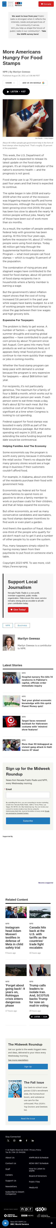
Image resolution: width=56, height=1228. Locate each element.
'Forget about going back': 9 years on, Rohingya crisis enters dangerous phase (15, 995)
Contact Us (10, 1163)
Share (9, 83)
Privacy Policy (35, 1150)
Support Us (10, 1181)
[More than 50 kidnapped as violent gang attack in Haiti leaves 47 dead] (11, 745)
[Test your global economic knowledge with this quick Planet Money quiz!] (11, 701)
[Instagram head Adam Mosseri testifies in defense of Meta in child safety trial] (16, 912)
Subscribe (28, 820)
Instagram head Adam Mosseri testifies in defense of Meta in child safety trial (14, 937)
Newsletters (11, 1187)
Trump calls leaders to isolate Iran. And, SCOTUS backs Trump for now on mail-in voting (39, 995)
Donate (47, 4)
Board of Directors (38, 1176)
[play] (5, 1223)
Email (9, 789)
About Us (9, 1158)
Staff (7, 1169)
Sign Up (28, 1066)
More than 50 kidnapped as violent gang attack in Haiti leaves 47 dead (37, 747)
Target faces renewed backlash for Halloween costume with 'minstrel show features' (35, 725)
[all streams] (52, 1223)
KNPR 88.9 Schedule (38, 1158)
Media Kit (33, 1188)
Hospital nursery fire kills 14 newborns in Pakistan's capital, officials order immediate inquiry (37, 681)
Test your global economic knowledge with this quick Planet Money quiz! (36, 703)
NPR (8, 625)
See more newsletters (18, 1060)
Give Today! (19, 609)
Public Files (34, 1182)
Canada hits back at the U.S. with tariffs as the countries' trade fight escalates (38, 937)
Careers (9, 1175)
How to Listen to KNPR (37, 1170)
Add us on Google (31, 83)
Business (22, 625)
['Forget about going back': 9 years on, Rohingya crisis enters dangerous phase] (16, 970)
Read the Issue (28, 1118)
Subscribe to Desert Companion (14, 1193)
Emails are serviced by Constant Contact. (27, 812)
